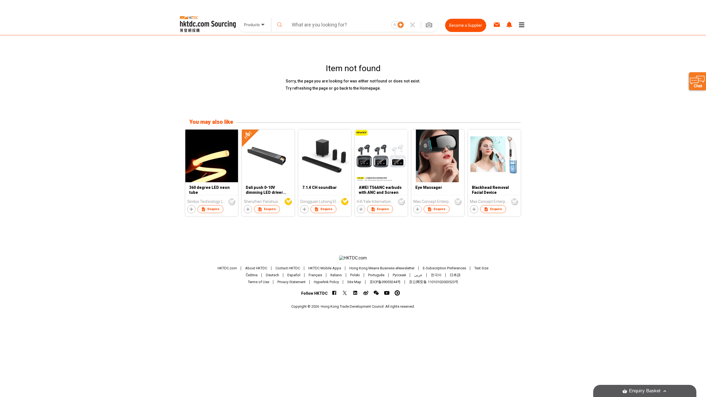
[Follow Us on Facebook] (334, 293)
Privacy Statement (291, 282)
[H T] (268, 181)
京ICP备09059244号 (385, 282)
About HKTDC (256, 268)
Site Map (354, 282)
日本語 (455, 275)
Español (293, 275)
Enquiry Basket (644, 390)
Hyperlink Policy (326, 282)
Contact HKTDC (288, 268)
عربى (418, 275)
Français (315, 275)
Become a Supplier (465, 25)
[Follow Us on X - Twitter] (344, 293)
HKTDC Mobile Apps (324, 268)
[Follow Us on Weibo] (365, 293)
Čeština (252, 275)
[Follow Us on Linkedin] (355, 293)
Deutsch (272, 275)
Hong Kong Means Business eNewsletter (381, 268)
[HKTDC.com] (353, 258)
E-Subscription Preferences (444, 268)
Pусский (399, 275)
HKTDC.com (227, 268)
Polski (355, 275)
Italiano (336, 275)
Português (376, 275)
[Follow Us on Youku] (397, 293)
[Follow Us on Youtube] (386, 293)
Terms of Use (258, 282)
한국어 (436, 275)
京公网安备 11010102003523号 (433, 282)
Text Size (481, 268)
